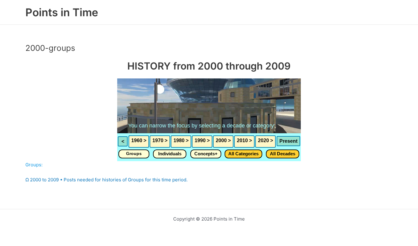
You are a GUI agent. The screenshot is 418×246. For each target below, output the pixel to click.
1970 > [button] (159, 140)
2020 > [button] (265, 140)
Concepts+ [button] (206, 153)
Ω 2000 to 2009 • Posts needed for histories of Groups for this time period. (106, 180)
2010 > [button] (244, 140)
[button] (133, 153)
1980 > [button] (181, 140)
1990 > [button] (202, 140)
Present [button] (288, 141)
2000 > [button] (223, 140)
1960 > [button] (138, 140)
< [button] (122, 141)
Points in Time (61, 12)
